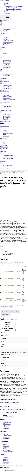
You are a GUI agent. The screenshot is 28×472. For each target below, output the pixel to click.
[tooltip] (15, 322)
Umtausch (5, 459)
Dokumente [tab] (5, 314)
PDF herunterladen (14, 402)
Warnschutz (3, 151)
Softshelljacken (7, 60)
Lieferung (5, 457)
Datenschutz (6, 446)
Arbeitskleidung (7, 422)
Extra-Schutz (3, 161)
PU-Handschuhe (7, 88)
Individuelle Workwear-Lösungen (14, 6)
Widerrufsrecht (6, 450)
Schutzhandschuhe (4, 91)
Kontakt (5, 415)
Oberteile (2, 33)
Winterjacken (6, 67)
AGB (4, 448)
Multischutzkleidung (8, 165)
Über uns (5, 434)
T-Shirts (5, 44)
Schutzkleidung (4, 148)
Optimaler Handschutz (11, 7)
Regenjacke (6, 64)
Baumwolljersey (7, 114)
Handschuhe (3, 78)
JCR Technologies (10, 470)
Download (5, 463)
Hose (4, 51)
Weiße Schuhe (3, 138)
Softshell (2, 69)
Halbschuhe (6, 131)
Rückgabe (5, 460)
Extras (1, 23)
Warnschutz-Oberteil (8, 155)
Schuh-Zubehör (4, 147)
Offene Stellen (6, 437)
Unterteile (2, 47)
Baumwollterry (6, 116)
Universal (5, 107)
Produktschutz (6, 98)
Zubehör (5, 31)
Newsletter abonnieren (8, 416)
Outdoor (2, 55)
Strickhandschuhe (4, 81)
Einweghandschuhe (5, 121)
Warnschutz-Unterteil (8, 158)
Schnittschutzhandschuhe (9, 99)
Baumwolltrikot (7, 117)
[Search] (26, 168)
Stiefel (4, 134)
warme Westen (6, 65)
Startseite (2, 171)
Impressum (5, 447)
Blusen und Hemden (8, 40)
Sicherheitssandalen (8, 133)
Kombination (6, 43)
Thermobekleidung (7, 28)
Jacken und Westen (8, 42)
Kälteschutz (6, 95)
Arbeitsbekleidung (4, 20)
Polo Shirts (5, 37)
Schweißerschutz (7, 106)
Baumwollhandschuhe (5, 110)
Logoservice (6, 462)
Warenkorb (7, 13)
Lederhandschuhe (4, 102)
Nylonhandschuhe (7, 87)
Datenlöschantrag (7, 451)
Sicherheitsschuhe (4, 126)
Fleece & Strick (7, 61)
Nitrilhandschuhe (7, 85)
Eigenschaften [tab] (6, 311)
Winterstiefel (6, 136)
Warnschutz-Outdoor (8, 157)
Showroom (6, 438)
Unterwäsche (6, 29)
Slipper (5, 130)
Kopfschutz (6, 428)
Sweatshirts (6, 39)
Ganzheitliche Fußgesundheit (13, 9)
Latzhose (5, 53)
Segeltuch (5, 119)
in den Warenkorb (6, 263)
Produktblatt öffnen (4, 402)
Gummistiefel (3, 145)
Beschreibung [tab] (15, 311)
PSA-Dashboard (10, 10)
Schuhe (2, 123)
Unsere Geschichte (7, 435)
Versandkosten (9, 253)
